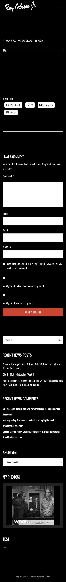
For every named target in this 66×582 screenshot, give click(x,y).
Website (7, 247)
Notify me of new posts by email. (18, 303)
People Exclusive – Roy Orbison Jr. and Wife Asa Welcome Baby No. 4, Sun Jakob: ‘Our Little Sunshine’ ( (33, 382)
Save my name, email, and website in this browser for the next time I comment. (34, 266)
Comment (8, 176)
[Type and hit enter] (59, 340)
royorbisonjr (26, 40)
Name (6, 213)
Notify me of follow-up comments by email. (23, 286)
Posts (40, 40)
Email (6, 230)
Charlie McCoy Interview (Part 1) (18, 374)
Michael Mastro (9, 431)
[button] (25, 516)
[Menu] (58, 7)
